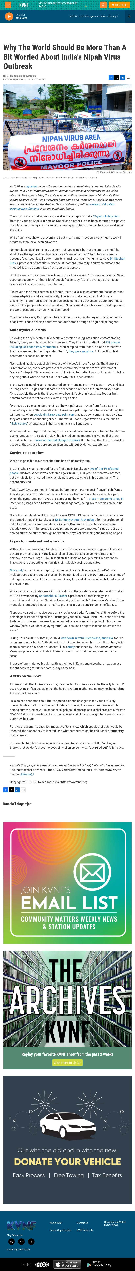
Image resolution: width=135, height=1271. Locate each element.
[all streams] (130, 16)
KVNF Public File (85, 1230)
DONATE (121, 5)
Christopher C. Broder (53, 596)
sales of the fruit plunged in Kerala (57, 440)
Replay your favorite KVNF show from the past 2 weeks (68, 1054)
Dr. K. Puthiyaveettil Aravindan (74, 519)
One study (16, 570)
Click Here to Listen (67, 1063)
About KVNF (56, 1223)
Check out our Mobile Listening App (115, 1223)
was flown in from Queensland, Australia (87, 638)
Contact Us (82, 1223)
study (72, 647)
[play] (9, 16)
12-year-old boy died (106, 216)
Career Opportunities (60, 1230)
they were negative (80, 351)
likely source (19, 423)
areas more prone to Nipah (106, 498)
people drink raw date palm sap (54, 414)
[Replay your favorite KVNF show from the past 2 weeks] (67, 999)
